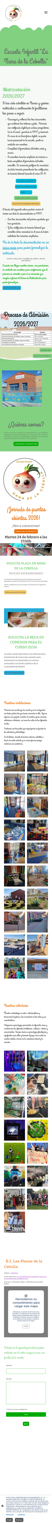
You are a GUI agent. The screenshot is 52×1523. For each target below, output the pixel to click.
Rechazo (19, 1520)
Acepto (26, 1326)
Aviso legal (10, 1514)
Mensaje (8, 1379)
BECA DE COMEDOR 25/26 (14, 673)
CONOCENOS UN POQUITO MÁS (26, 444)
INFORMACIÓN (46, 350)
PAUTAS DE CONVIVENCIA (26, 181)
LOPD (26, 192)
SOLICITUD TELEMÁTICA (42, 356)
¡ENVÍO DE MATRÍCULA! (12, 288)
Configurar (21, 1514)
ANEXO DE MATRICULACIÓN (26, 187)
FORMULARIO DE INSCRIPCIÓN (26, 531)
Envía (26, 1414)
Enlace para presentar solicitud (15, 592)
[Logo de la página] (14, 12)
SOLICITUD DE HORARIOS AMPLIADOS (26, 204)
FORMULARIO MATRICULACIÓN (26, 198)
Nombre (9, 1365)
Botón (26, 1424)
